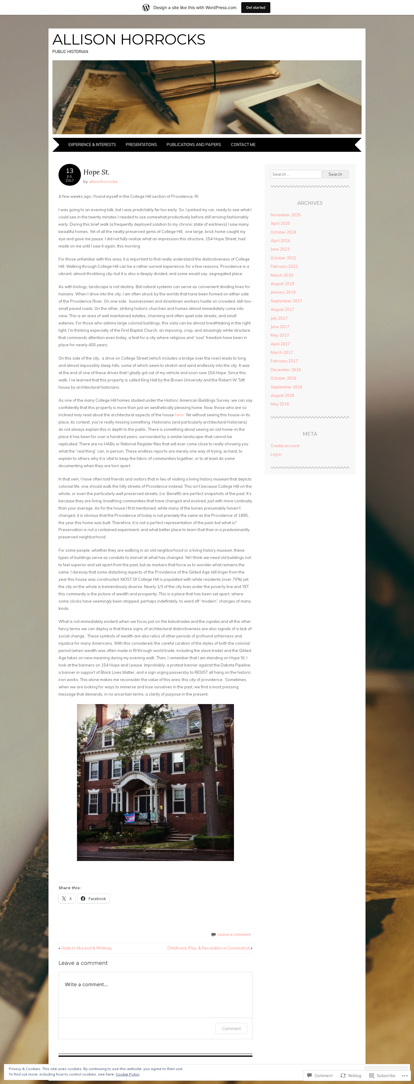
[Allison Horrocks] (207, 134)
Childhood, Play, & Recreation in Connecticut (209, 948)
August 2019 (282, 283)
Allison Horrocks (128, 39)
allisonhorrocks (103, 181)
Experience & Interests (92, 144)
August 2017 (282, 309)
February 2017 (284, 360)
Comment (231, 1028)
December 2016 (286, 369)
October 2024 (283, 232)
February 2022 (284, 266)
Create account (285, 445)
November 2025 (286, 214)
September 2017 (286, 300)
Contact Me (243, 144)
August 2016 (282, 395)
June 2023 (280, 249)
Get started (255, 7)
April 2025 (280, 223)
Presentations (141, 144)
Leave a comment (234, 934)
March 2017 (282, 352)
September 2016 (286, 386)
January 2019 (283, 292)
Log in (276, 454)
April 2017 (280, 343)
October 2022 (283, 257)
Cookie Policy (127, 1074)
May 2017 (280, 335)
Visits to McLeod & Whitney (85, 948)
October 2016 (283, 378)
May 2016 (280, 403)
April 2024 (280, 240)
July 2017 (279, 318)
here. (180, 414)
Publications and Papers (194, 144)
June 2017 (280, 326)
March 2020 (282, 275)
